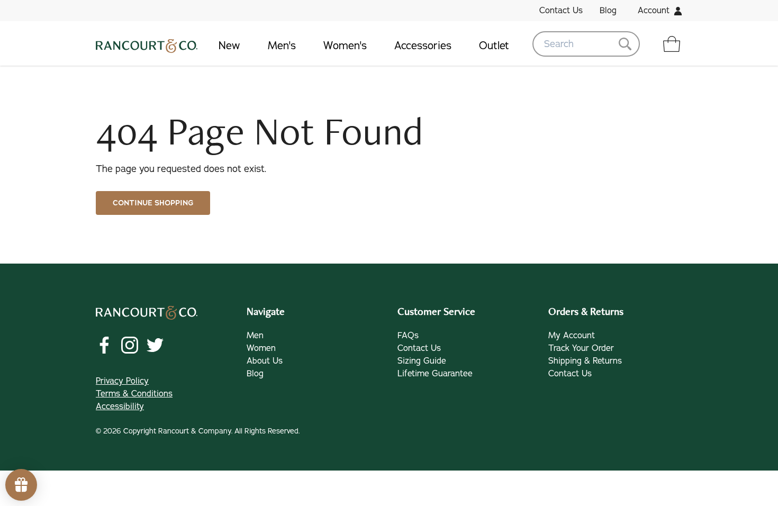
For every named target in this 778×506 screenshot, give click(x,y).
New (229, 46)
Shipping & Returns (585, 361)
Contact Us (561, 10)
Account (654, 10)
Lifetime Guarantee (435, 374)
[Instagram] (129, 345)
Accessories (422, 46)
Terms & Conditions (134, 394)
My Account (571, 335)
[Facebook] (104, 345)
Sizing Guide (421, 361)
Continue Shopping (153, 203)
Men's (282, 46)
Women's (345, 46)
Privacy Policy (122, 381)
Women (261, 348)
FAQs (408, 335)
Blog (608, 10)
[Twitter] (155, 345)
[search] (586, 44)
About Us (265, 361)
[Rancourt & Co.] (146, 44)
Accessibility (120, 406)
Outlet (494, 46)
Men (255, 335)
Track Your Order (581, 348)
